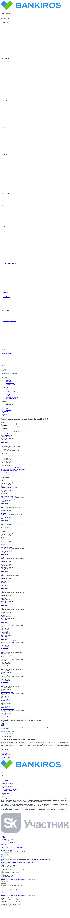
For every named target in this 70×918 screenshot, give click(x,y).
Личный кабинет (7, 415)
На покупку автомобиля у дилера (9, 487)
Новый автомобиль (5, 538)
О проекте (5, 780)
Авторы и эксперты (8, 783)
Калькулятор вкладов (11, 385)
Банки (2, 902)
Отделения (6, 411)
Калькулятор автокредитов (13, 400)
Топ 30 (9, 904)
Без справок (5, 426)
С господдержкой (5, 754)
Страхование (7, 207)
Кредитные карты (10, 404)
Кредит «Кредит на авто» (7, 435)
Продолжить (3, 863)
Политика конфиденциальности (9, 879)
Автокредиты (9, 393)
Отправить (3, 892)
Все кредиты (9, 390)
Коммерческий (4, 632)
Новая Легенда (4, 675)
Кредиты (6, 58)
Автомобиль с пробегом (7, 547)
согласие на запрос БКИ (38, 860)
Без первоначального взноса (8, 751)
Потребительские (10, 391)
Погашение (6, 193)
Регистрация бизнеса (9, 321)
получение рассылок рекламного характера (22, 862)
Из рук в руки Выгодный (7, 692)
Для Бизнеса (9, 395)
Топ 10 (4, 904)
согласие (7, 859)
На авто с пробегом (5, 756)
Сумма (2, 424)
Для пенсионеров (10, 384)
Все (19, 904)
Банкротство (7, 353)
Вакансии (5, 785)
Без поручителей (13, 426)
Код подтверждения (6, 869)
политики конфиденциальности (42, 859)
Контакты (5, 792)
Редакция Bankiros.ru (6, 731)
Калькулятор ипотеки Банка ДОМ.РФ (10, 472)
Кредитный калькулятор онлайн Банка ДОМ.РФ (13, 469)
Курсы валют (7, 27)
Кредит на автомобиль (6, 564)
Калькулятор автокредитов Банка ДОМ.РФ (11, 470)
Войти (2, 873)
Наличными (22, 426)
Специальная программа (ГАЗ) (8, 640)
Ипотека (8, 394)
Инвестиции (7, 170)
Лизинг (5, 333)
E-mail (2, 891)
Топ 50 (14, 904)
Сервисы (6, 292)
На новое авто (4, 759)
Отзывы (5, 414)
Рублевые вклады (10, 381)
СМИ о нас (6, 782)
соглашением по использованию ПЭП (19, 860)
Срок (2, 422)
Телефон (3, 856)
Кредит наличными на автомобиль (9, 496)
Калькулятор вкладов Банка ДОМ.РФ (10, 467)
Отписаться (6, 787)
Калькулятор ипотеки (11, 398)
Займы (5, 127)
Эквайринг (6, 297)
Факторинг (6, 310)
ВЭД (4, 349)
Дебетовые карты (10, 405)
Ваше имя (3, 857)
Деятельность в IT (7, 794)
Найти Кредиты (4, 425)
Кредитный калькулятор (12, 397)
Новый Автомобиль (5, 700)
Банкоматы (6, 412)
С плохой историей (5, 757)
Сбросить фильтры (12, 905)
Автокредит (4, 513)
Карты (5, 100)
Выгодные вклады (10, 383)
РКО (4, 278)
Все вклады (9, 380)
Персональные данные (9, 790)
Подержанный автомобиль (7, 709)
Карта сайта (6, 793)
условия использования (24, 879)
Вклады (5, 154)
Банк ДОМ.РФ (4, 434)
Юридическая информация (10, 789)
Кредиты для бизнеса (10, 263)
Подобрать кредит (5, 721)
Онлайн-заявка (4, 753)
